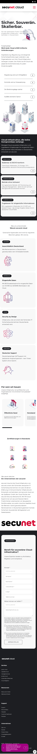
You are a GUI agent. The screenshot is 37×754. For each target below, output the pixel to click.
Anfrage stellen (13, 642)
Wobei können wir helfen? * (13, 601)
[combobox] (18, 571)
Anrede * (7, 567)
